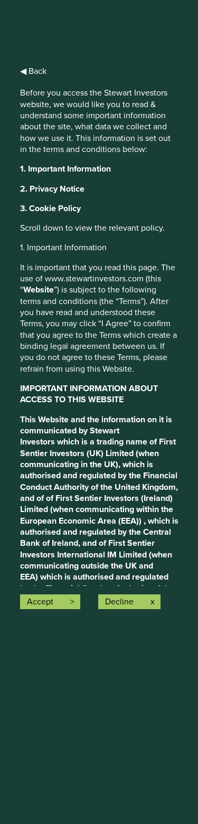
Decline (119, 601)
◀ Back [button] (33, 71)
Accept (40, 601)
